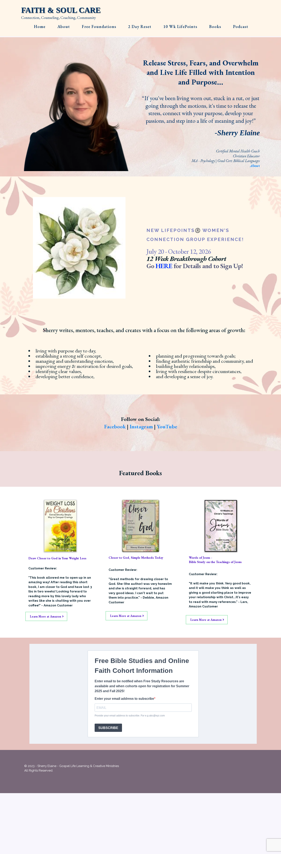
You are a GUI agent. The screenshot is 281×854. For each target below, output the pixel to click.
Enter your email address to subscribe (124, 698)
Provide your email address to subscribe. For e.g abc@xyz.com (130, 715)
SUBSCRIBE (108, 728)
